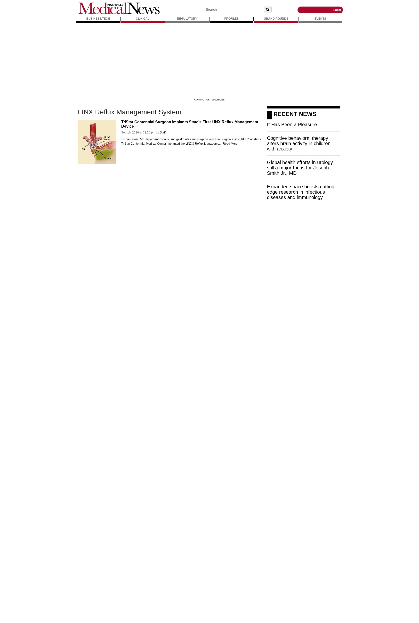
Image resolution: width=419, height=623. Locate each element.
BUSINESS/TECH (98, 18)
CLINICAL (142, 18)
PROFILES (231, 18)
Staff (163, 132)
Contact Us (202, 99)
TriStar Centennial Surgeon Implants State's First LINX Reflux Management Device (189, 124)
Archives (218, 99)
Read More (230, 143)
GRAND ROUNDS (276, 18)
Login (337, 10)
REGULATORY (187, 18)
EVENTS (320, 18)
